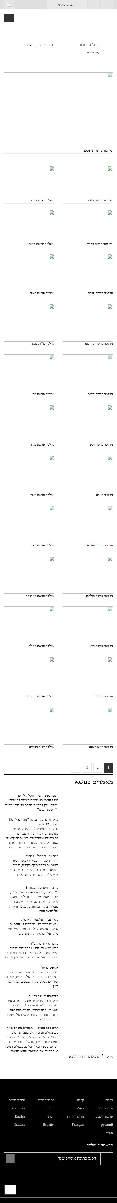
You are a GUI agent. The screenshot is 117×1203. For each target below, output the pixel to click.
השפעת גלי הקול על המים (33, 867)
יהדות (50, 1108)
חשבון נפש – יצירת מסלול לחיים (32, 802)
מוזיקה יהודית (75, 1116)
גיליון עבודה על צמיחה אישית (32, 926)
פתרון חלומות (46, 1100)
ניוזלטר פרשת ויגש (101, 444)
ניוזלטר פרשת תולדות (99, 596)
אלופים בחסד (32, 977)
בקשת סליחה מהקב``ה (31, 950)
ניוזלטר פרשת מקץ (42, 444)
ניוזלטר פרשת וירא (101, 646)
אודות (109, 1133)
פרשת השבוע (104, 1116)
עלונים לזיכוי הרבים (38, 45)
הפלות (80, 1108)
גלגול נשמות (105, 1108)
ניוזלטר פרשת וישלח (100, 545)
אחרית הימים (17, 1100)
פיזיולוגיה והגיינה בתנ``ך (33, 1007)
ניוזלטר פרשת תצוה (42, 293)
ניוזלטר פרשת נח (102, 696)
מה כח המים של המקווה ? (33, 899)
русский (107, 1125)
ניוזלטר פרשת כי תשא (99, 344)
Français (78, 1125)
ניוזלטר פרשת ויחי (43, 394)
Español (48, 1125)
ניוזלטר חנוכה (104, 495)
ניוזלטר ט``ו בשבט (43, 344)
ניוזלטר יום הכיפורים (41, 747)
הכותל (50, 1116)
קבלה (80, 1100)
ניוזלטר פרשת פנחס (100, 293)
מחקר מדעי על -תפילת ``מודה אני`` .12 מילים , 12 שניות (32, 833)
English (20, 1116)
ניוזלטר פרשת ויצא (42, 545)
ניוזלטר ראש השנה (101, 747)
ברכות (109, 1100)
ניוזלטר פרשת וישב (42, 495)
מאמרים (93, 53)
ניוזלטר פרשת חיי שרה (40, 596)
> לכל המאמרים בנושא (91, 1056)
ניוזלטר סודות (88, 45)
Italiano (19, 1125)
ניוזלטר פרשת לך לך (41, 646)
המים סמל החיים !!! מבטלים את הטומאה (32, 1039)
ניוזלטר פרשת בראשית (40, 696)
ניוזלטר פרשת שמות (100, 394)
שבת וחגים (18, 1108)
